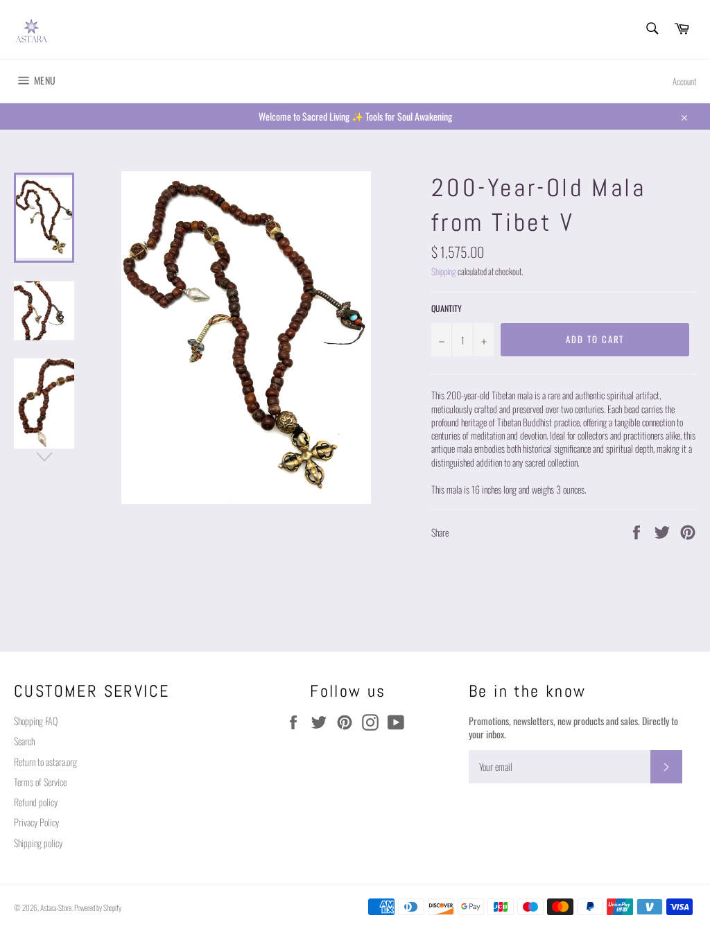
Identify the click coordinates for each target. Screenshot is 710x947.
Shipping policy (38, 842)
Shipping (443, 271)
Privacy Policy (36, 822)
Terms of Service (40, 781)
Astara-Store (55, 907)
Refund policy (36, 801)
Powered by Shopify (97, 907)
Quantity (446, 308)
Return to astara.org (45, 761)
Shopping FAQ (36, 720)
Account (684, 81)
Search (24, 740)
